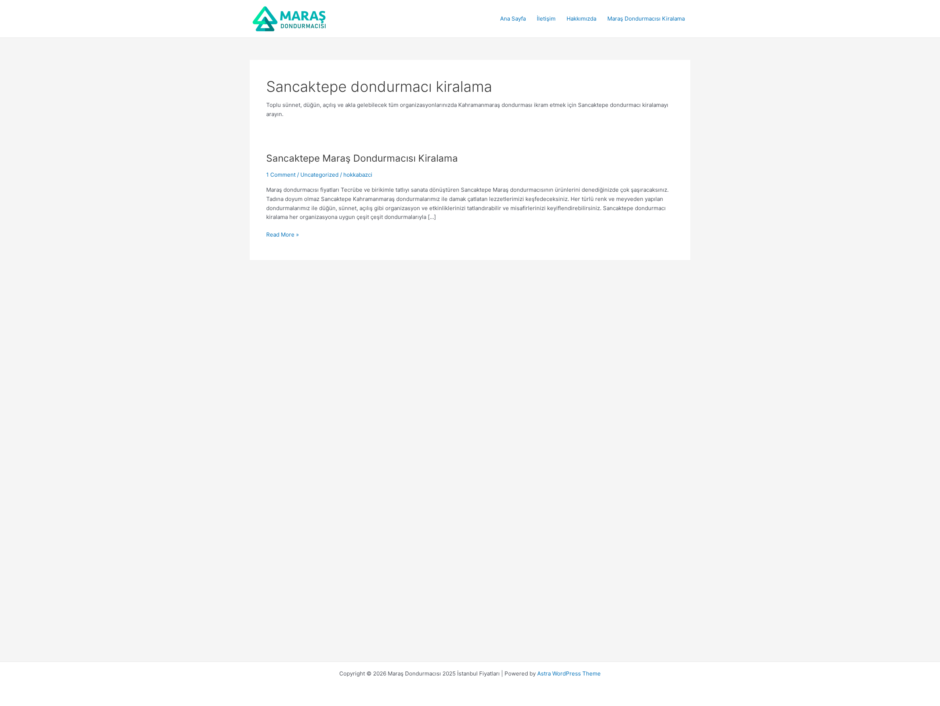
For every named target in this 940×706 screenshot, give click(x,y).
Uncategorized (319, 174)
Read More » (282, 235)
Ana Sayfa (513, 18)
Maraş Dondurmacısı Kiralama (646, 18)
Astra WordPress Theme (569, 673)
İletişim (546, 18)
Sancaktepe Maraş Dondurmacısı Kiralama (362, 158)
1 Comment (281, 174)
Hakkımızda (581, 18)
